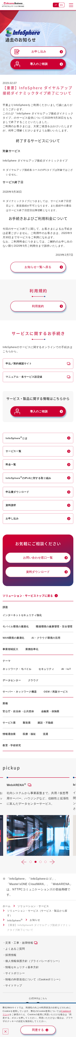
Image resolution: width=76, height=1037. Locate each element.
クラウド (33, 680)
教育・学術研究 (12, 745)
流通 (45, 734)
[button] (23, 862)
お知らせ (35, 920)
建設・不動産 (45, 722)
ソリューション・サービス (33, 906)
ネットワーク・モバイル (17, 669)
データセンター (12, 680)
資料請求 (11, 505)
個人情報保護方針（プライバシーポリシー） (33, 960)
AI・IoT (66, 669)
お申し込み (12, 518)
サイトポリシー (15, 973)
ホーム (6, 906)
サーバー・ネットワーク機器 (20, 691)
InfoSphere (15, 920)
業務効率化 (32, 649)
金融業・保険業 (50, 711)
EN (61, 5)
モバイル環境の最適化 (16, 626)
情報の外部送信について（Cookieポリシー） (33, 979)
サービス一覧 (13, 451)
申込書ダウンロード (17, 491)
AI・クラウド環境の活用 (45, 637)
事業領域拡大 (10, 649)
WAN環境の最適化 (13, 637)
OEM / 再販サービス (56, 691)
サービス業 (9, 722)
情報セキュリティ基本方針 (22, 967)
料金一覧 (11, 464)
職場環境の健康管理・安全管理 (54, 626)
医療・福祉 (29, 734)
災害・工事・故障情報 (19, 942)
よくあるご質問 (15, 948)
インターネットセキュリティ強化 (22, 615)
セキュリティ (46, 669)
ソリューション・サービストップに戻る (28, 596)
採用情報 (10, 954)
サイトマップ (13, 985)
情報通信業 (9, 734)
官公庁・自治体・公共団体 (18, 711)
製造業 (27, 722)
